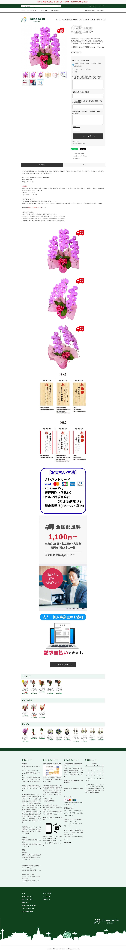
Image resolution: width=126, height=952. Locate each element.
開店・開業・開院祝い (88, 28)
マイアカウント (47, 893)
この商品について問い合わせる (80, 156)
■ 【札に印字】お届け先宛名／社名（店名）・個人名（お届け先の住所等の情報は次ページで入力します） (86, 77)
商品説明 (42, 164)
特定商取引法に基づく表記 (78, 143)
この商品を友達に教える (78, 153)
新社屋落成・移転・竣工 (88, 31)
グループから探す (44, 10)
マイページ (92, 6)
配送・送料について (27, 899)
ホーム (23, 10)
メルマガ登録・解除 (89, 10)
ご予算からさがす (78, 32)
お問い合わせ (100, 10)
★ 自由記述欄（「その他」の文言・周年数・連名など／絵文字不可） (87, 112)
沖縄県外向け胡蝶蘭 (78, 33)
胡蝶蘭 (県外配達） (78, 26)
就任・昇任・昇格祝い (88, 27)
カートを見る (46, 896)
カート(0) (101, 6)
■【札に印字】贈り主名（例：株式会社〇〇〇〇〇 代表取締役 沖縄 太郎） (87, 101)
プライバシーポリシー (28, 908)
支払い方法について (27, 896)
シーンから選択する (78, 27)
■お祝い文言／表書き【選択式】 (81, 92)
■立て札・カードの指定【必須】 (81, 60)
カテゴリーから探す (32, 10)
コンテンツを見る (55, 10)
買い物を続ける (76, 158)
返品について (75, 141)
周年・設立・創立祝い (88, 29)
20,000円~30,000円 (87, 32)
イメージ (84, 164)
